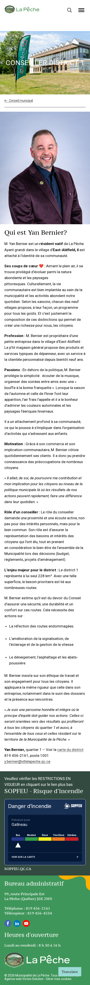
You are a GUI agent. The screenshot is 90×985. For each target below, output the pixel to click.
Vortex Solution (32, 979)
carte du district (70, 749)
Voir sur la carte (23, 857)
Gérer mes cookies (58, 979)
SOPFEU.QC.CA (17, 868)
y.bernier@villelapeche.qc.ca (27, 761)
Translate (70, 971)
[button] (81, 10)
